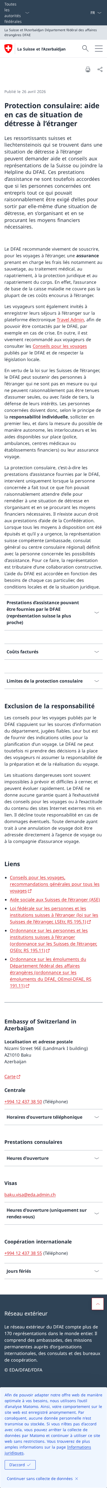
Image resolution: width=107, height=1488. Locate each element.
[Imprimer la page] (88, 69)
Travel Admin (70, 320)
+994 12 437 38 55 (23, 1253)
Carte (10, 1076)
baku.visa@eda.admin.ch (30, 1195)
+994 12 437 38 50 (23, 1102)
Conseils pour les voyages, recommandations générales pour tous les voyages (55, 884)
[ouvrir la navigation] (99, 48)
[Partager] (100, 69)
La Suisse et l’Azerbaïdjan (41, 49)
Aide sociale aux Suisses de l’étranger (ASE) (55, 899)
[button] (98, 1304)
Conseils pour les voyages (60, 346)
